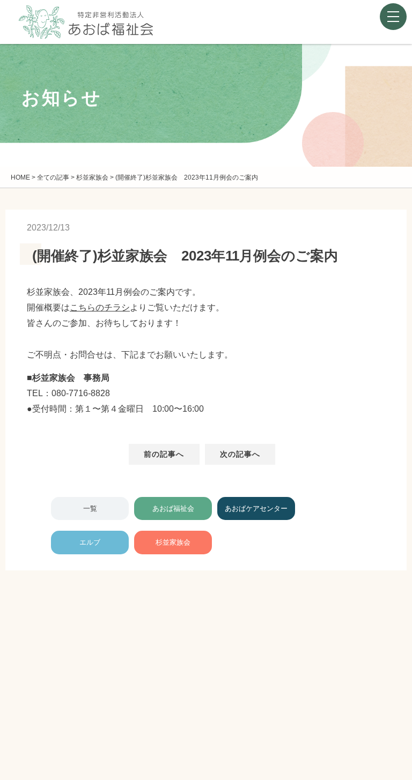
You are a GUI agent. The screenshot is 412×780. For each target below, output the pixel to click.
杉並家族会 (173, 542)
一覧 (90, 508)
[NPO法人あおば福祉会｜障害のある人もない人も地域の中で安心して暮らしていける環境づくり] (86, 30)
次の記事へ (240, 454)
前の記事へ (164, 454)
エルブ (89, 542)
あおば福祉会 (173, 508)
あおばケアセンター (256, 508)
